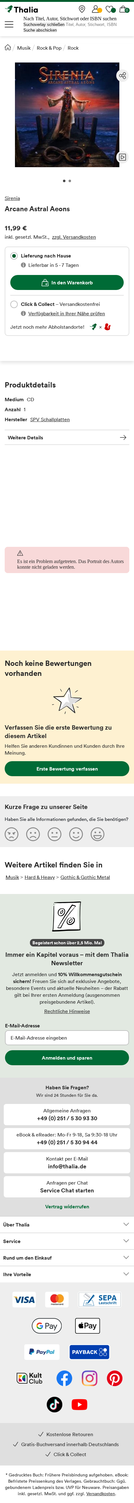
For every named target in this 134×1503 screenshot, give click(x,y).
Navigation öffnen (9, 24)
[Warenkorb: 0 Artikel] (123, 9)
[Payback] (89, 1352)
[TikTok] (54, 1405)
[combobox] (14, 256)
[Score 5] (97, 834)
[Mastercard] (57, 1300)
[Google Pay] (46, 1326)
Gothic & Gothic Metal (85, 877)
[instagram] (90, 1379)
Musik (24, 48)
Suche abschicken (40, 30)
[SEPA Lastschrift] (100, 1300)
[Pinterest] (114, 1379)
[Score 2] (33, 834)
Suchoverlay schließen (44, 24)
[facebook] (64, 1379)
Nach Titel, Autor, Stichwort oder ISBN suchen (70, 18)
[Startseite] (8, 47)
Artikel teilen (122, 75)
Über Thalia (16, 1224)
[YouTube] (79, 1405)
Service (12, 1241)
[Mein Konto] (95, 9)
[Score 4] (76, 834)
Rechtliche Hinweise (67, 1011)
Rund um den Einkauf (27, 1257)
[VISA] (24, 1300)
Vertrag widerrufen (67, 1206)
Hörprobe (122, 157)
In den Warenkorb (72, 282)
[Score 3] (54, 834)
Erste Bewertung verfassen (67, 768)
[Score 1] (11, 834)
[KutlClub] (29, 1379)
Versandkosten (100, 1493)
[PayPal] (42, 1352)
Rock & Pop (49, 48)
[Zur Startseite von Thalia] (36, 9)
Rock (73, 48)
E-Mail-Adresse (22, 1025)
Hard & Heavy (40, 877)
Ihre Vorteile (17, 1274)
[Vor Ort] (82, 9)
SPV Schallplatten (50, 419)
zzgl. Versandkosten (74, 237)
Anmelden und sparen (67, 1057)
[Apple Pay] (87, 1326)
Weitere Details (25, 437)
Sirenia (12, 198)
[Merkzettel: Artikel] (109, 9)
